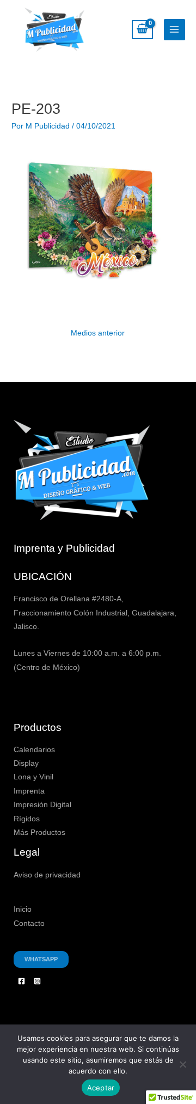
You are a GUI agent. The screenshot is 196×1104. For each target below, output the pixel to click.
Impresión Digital (42, 805)
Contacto (29, 923)
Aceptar (101, 1087)
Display (26, 763)
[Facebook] (21, 981)
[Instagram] (37, 981)
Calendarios (34, 750)
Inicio (23, 909)
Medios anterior (98, 333)
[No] (182, 1064)
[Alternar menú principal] (174, 29)
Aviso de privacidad (47, 875)
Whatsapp (41, 959)
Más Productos (39, 832)
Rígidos (27, 819)
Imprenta (29, 791)
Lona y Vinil (33, 777)
